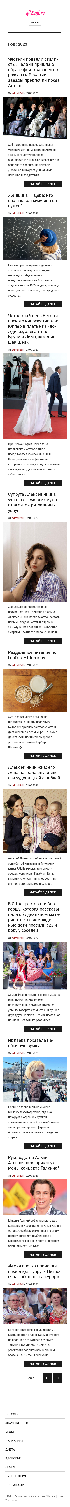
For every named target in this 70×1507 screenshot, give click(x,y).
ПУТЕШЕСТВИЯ (15, 1476)
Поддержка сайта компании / (31, 1496)
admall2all (18, 93)
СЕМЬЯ (10, 1467)
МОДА (9, 1432)
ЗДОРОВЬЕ (13, 1458)
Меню (35, 22)
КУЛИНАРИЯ (14, 1440)
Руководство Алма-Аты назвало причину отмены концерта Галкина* (33, 1163)
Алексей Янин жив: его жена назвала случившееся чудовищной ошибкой (34, 772)
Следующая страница (57, 1382)
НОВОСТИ (12, 1414)
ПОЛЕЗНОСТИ (14, 1485)
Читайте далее (43, 184)
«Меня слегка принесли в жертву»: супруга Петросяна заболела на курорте (34, 1271)
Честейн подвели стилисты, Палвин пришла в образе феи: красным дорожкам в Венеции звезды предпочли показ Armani (34, 72)
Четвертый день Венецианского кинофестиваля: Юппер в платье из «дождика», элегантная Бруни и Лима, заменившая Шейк (33, 329)
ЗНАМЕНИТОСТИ (16, 1423)
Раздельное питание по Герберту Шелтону (32, 655)
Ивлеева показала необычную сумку (30, 1043)
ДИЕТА (10, 1449)
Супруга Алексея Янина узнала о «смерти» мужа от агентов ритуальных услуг (32, 502)
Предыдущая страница (47, 1382)
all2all (8, 1496)
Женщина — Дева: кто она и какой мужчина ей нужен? (32, 201)
